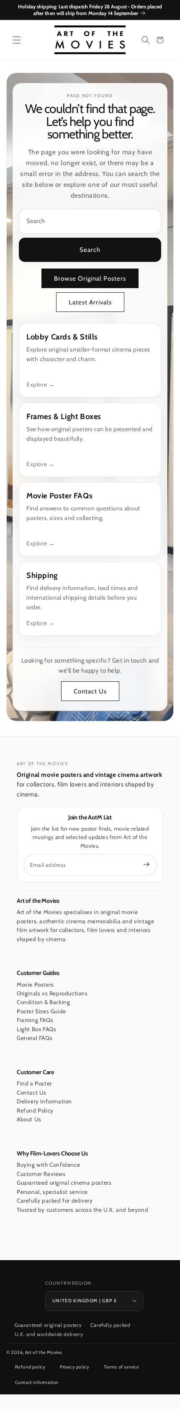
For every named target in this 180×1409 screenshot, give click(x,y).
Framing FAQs (35, 1020)
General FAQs (34, 1038)
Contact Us (90, 691)
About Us (29, 1119)
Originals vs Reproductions (52, 993)
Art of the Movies (43, 1352)
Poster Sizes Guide (41, 1011)
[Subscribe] (146, 864)
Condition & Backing (43, 1002)
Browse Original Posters (90, 278)
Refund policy (30, 1367)
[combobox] (90, 221)
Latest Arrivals (90, 302)
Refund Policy (35, 1110)
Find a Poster (34, 1083)
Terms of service (121, 1367)
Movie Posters (35, 984)
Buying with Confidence (48, 1164)
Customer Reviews (41, 1173)
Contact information (37, 1382)
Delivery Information (44, 1101)
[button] (17, 40)
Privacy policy (74, 1367)
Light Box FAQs (36, 1029)
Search (90, 250)
